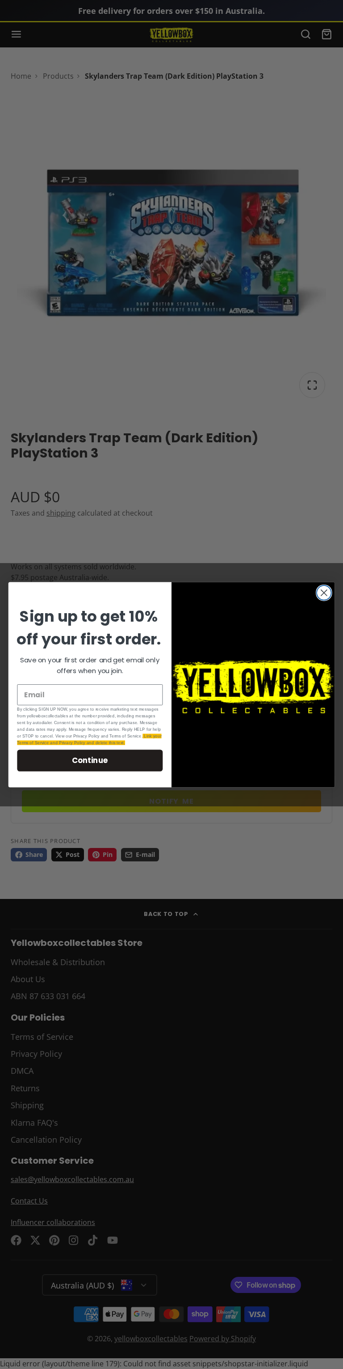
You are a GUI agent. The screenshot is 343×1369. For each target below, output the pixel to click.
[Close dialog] (324, 592)
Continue (90, 760)
